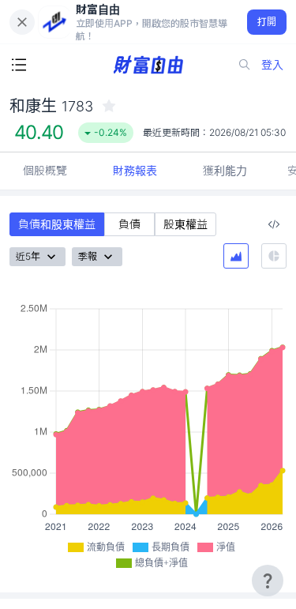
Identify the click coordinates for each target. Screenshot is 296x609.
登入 (272, 64)
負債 (129, 224)
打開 (267, 22)
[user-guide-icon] (267, 580)
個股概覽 (45, 170)
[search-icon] (245, 65)
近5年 (28, 256)
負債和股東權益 (57, 224)
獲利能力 (225, 170)
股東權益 (185, 224)
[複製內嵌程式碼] (274, 224)
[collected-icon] (109, 105)
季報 (87, 256)
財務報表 (135, 170)
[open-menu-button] (18, 64)
